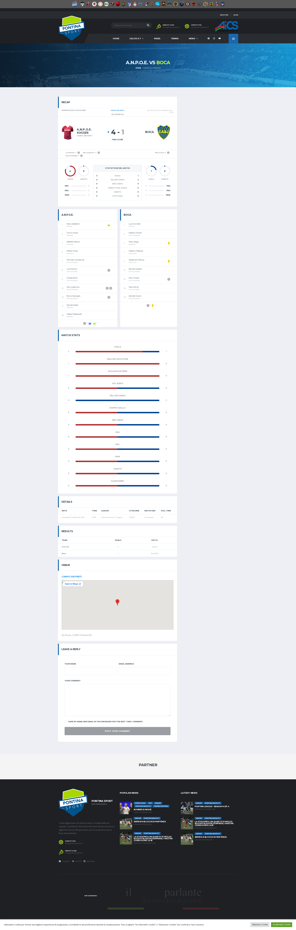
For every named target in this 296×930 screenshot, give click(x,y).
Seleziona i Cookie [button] (260, 924)
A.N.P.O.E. (65, 547)
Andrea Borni (72, 278)
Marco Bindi (134, 287)
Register (224, 15)
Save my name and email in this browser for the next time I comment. (105, 722)
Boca (64, 553)
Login (235, 15)
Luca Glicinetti (134, 224)
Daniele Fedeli (72, 305)
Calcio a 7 (135, 38)
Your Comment (73, 681)
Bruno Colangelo (73, 296)
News (192, 38)
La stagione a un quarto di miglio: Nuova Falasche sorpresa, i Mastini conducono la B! (153, 839)
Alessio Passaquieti (74, 314)
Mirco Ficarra (134, 278)
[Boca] (163, 132)
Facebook (66, 861)
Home (116, 38)
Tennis (175, 38)
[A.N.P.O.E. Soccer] (68, 132)
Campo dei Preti (72, 576)
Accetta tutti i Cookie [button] (281, 924)
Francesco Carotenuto (75, 260)
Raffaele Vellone (73, 242)
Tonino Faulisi (72, 233)
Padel (157, 38)
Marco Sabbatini (73, 224)
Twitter (78, 861)
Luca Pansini (72, 269)
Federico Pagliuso (136, 251)
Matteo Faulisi (72, 251)
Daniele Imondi (135, 296)
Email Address (126, 664)
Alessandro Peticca (136, 260)
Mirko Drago (134, 242)
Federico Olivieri (135, 233)
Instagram (90, 861)
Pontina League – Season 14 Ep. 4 (212, 806)
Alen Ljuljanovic (73, 287)
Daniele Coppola (135, 269)
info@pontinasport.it (171, 27)
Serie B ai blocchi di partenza (150, 821)
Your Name (70, 664)
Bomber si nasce (142, 809)
